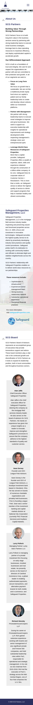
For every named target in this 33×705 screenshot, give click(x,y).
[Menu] (28, 5)
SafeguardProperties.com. (20, 312)
